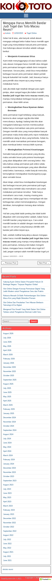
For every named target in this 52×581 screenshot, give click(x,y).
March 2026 (8, 355)
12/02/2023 (18, 33)
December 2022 (9, 518)
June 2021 (7, 560)
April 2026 (7, 350)
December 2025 (9, 367)
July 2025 (7, 388)
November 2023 (9, 472)
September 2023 (9, 481)
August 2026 (8, 333)
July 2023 (7, 489)
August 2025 (8, 384)
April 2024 (7, 451)
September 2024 (9, 430)
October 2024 (8, 426)
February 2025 (9, 409)
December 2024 (9, 417)
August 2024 (8, 434)
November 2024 (9, 422)
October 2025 (8, 375)
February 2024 (9, 460)
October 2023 (8, 476)
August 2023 (8, 485)
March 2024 (8, 455)
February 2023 (9, 510)
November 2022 (9, 523)
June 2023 (7, 493)
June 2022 (7, 544)
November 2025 (9, 371)
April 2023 (7, 502)
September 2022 (9, 531)
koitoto (8, 33)
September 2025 (9, 380)
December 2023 (9, 468)
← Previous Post (9, 263)
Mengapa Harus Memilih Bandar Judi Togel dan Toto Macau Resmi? (24, 26)
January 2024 (8, 464)
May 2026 (7, 346)
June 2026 (7, 342)
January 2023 (8, 514)
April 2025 (7, 401)
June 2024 (7, 443)
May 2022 (7, 548)
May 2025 (7, 397)
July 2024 (7, 439)
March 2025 (8, 405)
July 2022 (7, 539)
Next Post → (44, 263)
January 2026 (8, 363)
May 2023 (7, 497)
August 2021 (8, 552)
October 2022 (8, 527)
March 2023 (8, 506)
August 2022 (8, 535)
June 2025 (7, 392)
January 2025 (8, 413)
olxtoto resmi (8, 569)
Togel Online (32, 33)
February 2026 (9, 359)
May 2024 (7, 447)
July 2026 (7, 338)
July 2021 (7, 556)
